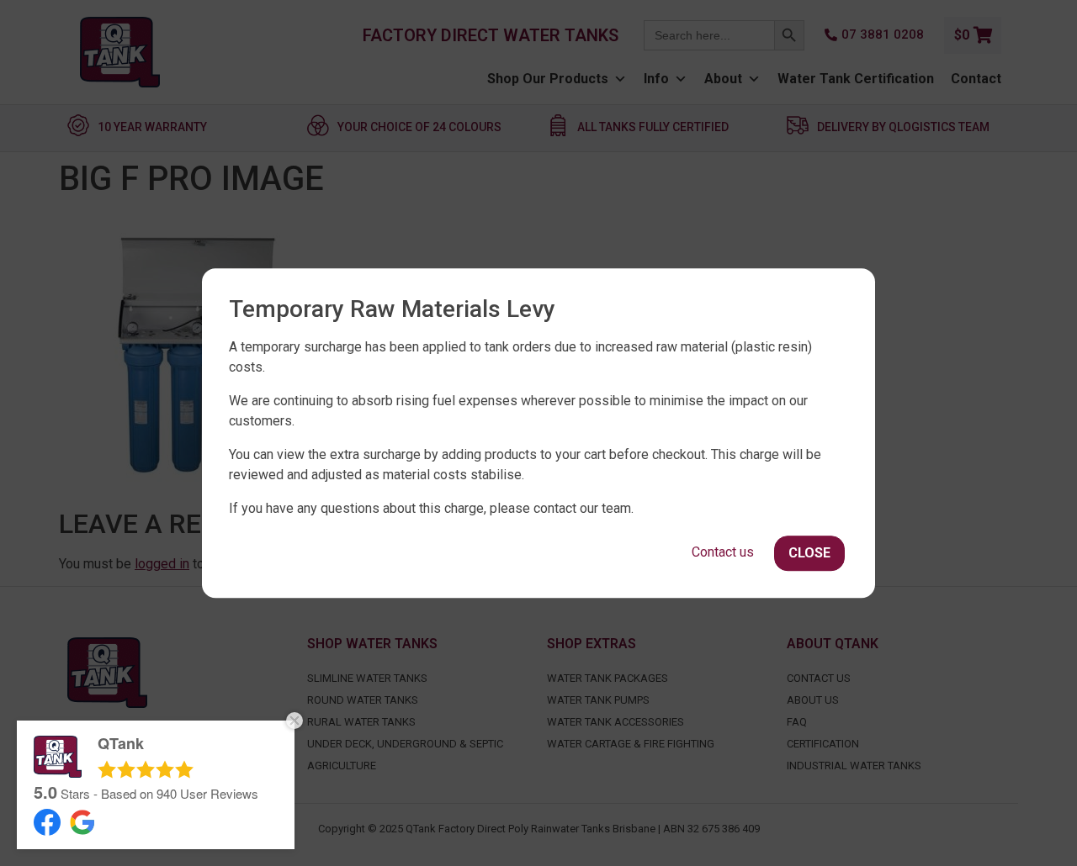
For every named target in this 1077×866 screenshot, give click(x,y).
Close (809, 553)
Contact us (723, 552)
